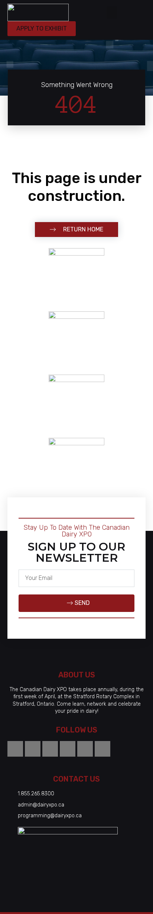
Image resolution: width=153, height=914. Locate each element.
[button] (112, 12)
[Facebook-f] (50, 749)
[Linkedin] (85, 749)
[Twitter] (102, 749)
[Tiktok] (32, 749)
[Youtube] (67, 749)
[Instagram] (15, 749)
